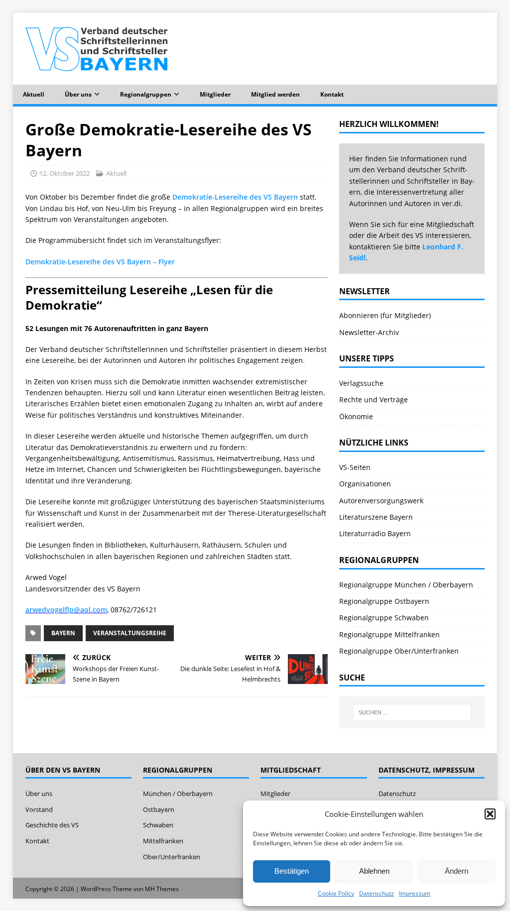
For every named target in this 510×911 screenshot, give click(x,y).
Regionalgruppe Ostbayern (384, 601)
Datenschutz (376, 893)
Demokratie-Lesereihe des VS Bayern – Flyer (100, 261)
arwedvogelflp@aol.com (66, 609)
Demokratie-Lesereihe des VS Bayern (235, 197)
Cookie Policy (336, 893)
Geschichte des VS (52, 824)
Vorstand (39, 809)
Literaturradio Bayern (375, 533)
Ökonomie (356, 416)
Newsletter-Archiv (369, 332)
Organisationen (365, 483)
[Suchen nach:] (412, 712)
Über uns (78, 94)
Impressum (414, 893)
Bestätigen (291, 871)
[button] (490, 814)
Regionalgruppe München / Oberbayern (406, 584)
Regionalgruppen (145, 94)
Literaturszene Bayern (376, 517)
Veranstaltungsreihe (129, 633)
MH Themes (162, 889)
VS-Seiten (355, 467)
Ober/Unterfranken (171, 856)
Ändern (456, 871)
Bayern (63, 633)
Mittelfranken (163, 840)
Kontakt (332, 94)
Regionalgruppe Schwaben (384, 617)
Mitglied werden (275, 94)
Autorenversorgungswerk (381, 500)
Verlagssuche (361, 383)
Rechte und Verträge (373, 399)
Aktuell (33, 94)
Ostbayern (158, 809)
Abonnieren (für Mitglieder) (385, 315)
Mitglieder (215, 94)
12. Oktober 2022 (64, 173)
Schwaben (158, 824)
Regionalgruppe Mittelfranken (389, 634)
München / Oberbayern (178, 793)
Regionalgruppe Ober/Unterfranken (399, 651)
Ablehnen (374, 871)
